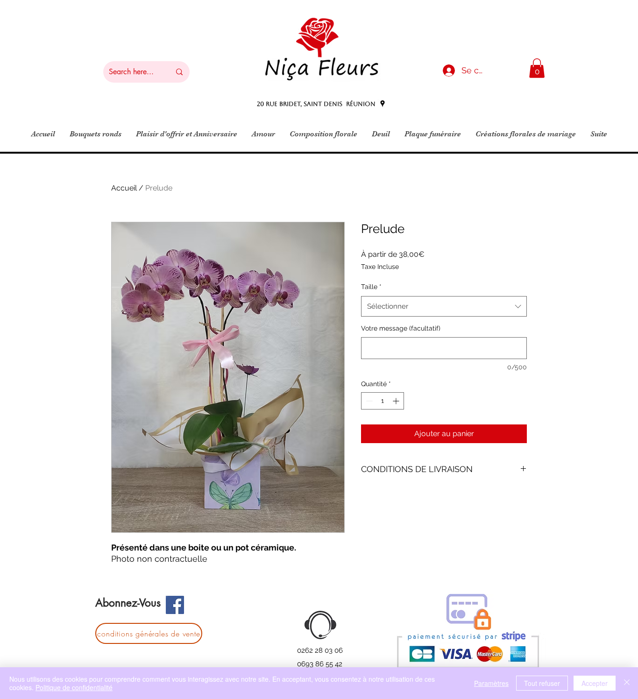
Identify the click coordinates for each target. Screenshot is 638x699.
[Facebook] (175, 605)
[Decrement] (368, 401)
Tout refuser (542, 683)
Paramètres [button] (491, 683)
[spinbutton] (382, 401)
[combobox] (444, 306)
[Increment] (397, 401)
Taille (371, 286)
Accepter (594, 683)
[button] (537, 68)
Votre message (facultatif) (400, 328)
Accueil (124, 188)
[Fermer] (626, 683)
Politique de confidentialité (74, 687)
